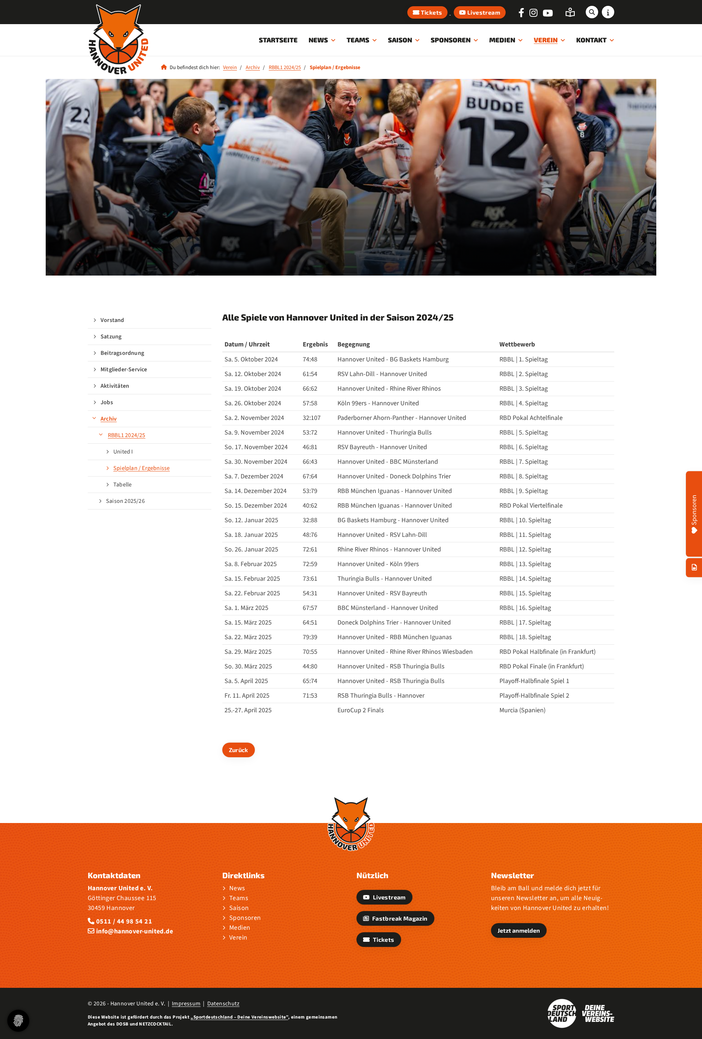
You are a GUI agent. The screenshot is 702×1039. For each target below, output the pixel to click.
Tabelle (122, 485)
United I (123, 452)
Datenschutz (223, 1004)
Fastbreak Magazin (399, 918)
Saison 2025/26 (125, 501)
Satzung (111, 337)
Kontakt (591, 40)
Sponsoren (451, 40)
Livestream (483, 12)
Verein (546, 40)
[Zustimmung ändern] (18, 1021)
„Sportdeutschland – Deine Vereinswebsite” (239, 1017)
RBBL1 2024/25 (285, 67)
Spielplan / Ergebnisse (141, 468)
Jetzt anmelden (519, 930)
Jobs (107, 402)
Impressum (186, 1004)
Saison (400, 40)
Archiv (253, 67)
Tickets (430, 12)
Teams (358, 40)
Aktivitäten (115, 386)
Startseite (278, 40)
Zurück (238, 749)
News (318, 40)
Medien (502, 40)
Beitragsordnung (122, 353)
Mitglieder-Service (124, 369)
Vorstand (112, 320)
